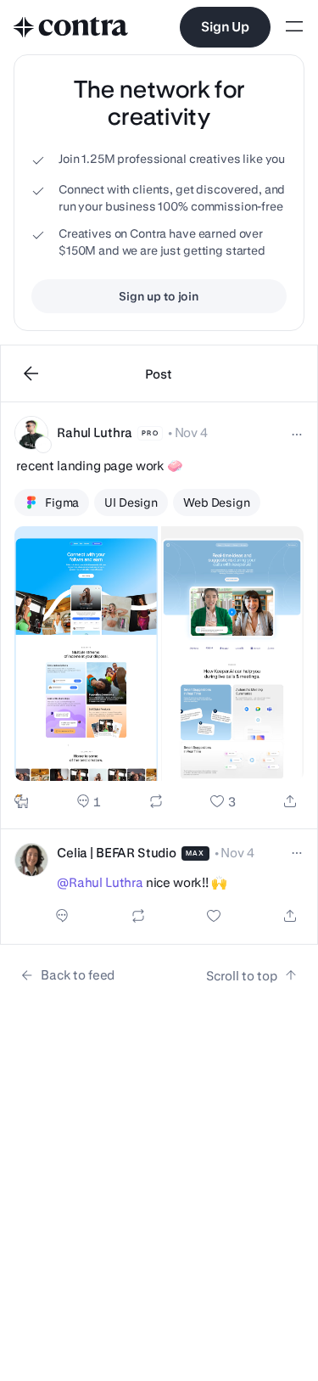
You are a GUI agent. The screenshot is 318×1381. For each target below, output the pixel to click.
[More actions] (297, 434)
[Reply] (88, 801)
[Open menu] (294, 27)
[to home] (71, 27)
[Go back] (31, 373)
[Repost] (156, 801)
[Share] (290, 801)
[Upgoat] (21, 801)
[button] (159, 615)
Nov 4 (191, 432)
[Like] (222, 801)
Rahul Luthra (94, 432)
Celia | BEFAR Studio (116, 852)
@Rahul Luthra (100, 882)
